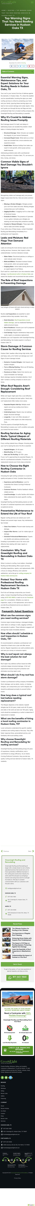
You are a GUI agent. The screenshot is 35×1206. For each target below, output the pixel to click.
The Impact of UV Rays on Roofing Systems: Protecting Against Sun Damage (21, 945)
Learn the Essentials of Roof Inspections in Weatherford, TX (21, 951)
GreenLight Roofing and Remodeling (19, 1172)
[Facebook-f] (2, 1077)
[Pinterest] (6, 1077)
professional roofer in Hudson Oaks (19, 274)
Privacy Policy (17, 1178)
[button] (32, 2)
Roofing (11, 10)
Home (4, 10)
